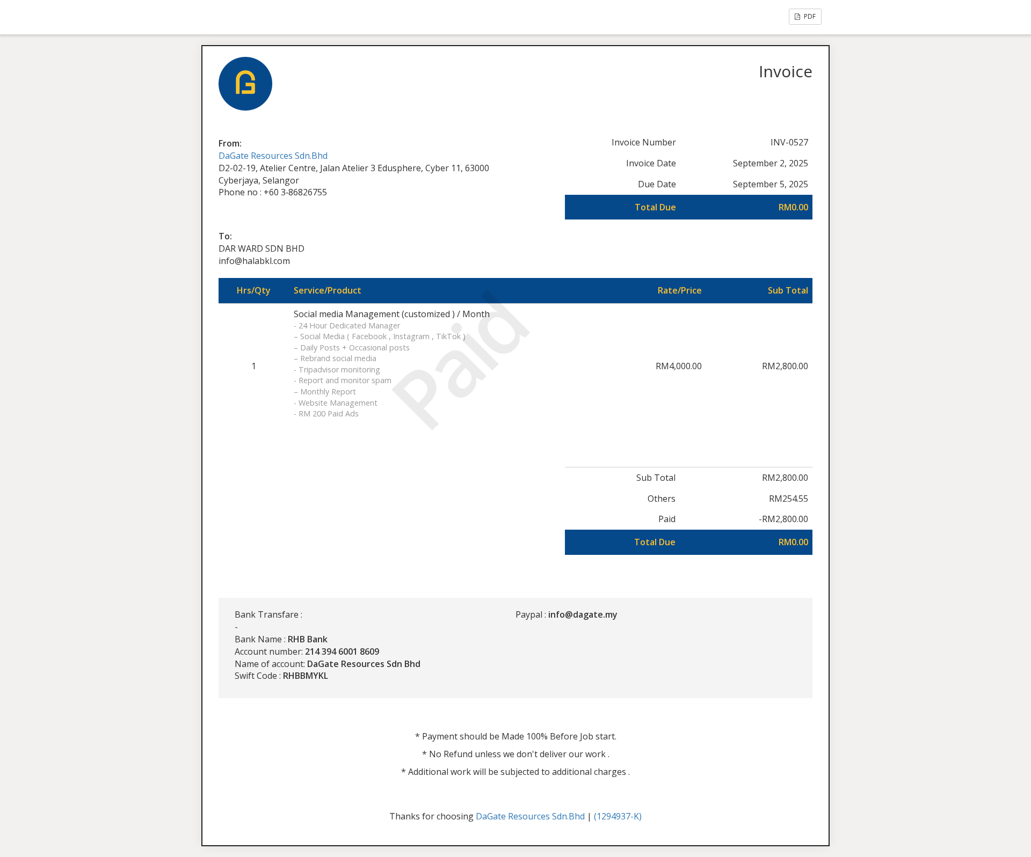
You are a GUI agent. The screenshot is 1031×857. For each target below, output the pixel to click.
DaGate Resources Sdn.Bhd (273, 156)
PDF (809, 16)
